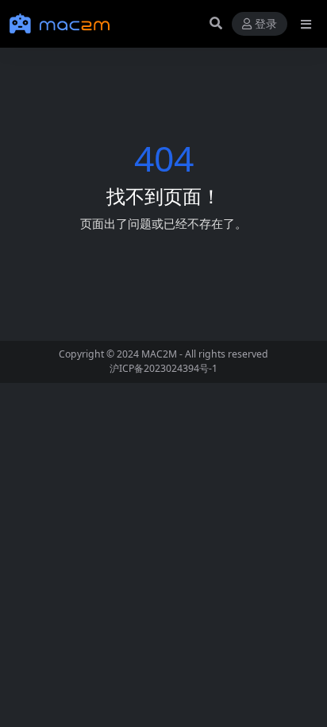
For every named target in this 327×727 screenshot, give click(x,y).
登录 (266, 24)
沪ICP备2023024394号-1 (163, 368)
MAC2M (159, 354)
